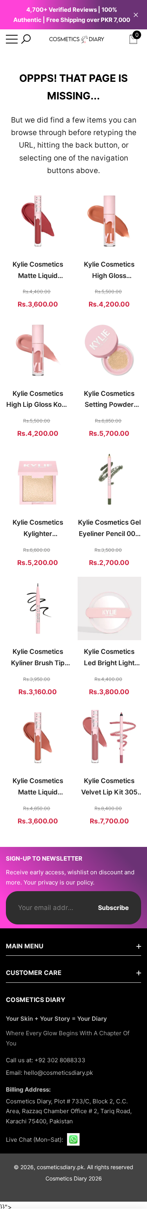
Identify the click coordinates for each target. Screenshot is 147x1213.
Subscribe (113, 908)
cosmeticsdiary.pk (60, 1167)
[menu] (12, 39)
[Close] (136, 14)
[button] (26, 39)
